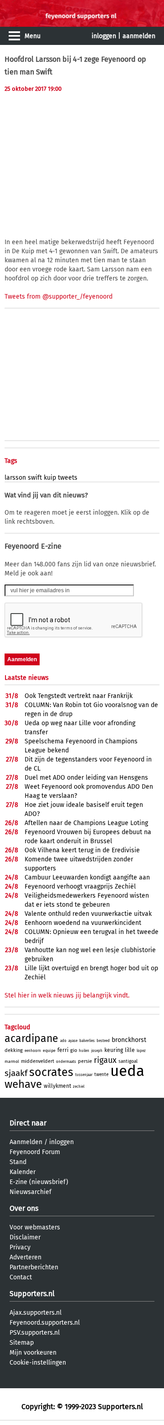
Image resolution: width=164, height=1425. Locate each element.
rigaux (105, 1060)
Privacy (20, 1247)
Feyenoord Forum (35, 1152)
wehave (23, 1084)
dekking (14, 1050)
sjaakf (16, 1073)
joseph (96, 1051)
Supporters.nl (32, 1293)
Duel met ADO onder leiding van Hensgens (86, 777)
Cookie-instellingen (38, 1362)
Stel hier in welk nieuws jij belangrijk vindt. (67, 995)
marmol (12, 1061)
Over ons (24, 1208)
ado (63, 1041)
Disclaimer (25, 1237)
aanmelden (139, 36)
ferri (62, 1050)
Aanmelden (26, 1142)
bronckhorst (129, 1040)
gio (73, 1050)
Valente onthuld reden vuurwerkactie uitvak (88, 914)
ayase (72, 1041)
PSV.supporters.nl (35, 1333)
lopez (141, 1051)
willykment (57, 1086)
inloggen (104, 36)
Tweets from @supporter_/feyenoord (59, 296)
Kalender (23, 1172)
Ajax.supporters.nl (36, 1313)
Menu (33, 36)
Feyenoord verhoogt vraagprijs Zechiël (80, 886)
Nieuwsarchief (30, 1192)
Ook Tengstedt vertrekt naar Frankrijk (79, 696)
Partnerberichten (34, 1267)
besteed (103, 1041)
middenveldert (37, 1061)
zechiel (78, 1087)
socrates (51, 1072)
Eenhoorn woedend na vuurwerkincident (83, 923)
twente (101, 1074)
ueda (127, 1071)
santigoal (128, 1061)
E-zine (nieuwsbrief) (39, 1182)
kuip (50, 478)
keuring (113, 1050)
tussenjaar (83, 1075)
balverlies (87, 1041)
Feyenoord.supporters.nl (45, 1323)
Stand (18, 1162)
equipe (49, 1050)
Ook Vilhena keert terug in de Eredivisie (82, 850)
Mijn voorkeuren (33, 1352)
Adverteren (25, 1257)
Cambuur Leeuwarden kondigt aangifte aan (87, 877)
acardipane (31, 1038)
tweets (67, 478)
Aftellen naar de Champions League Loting (86, 823)
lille (130, 1050)
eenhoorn (33, 1051)
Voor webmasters (35, 1227)
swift (35, 478)
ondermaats (66, 1062)
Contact (21, 1277)
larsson (15, 478)
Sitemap (22, 1342)
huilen (84, 1051)
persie (85, 1061)
